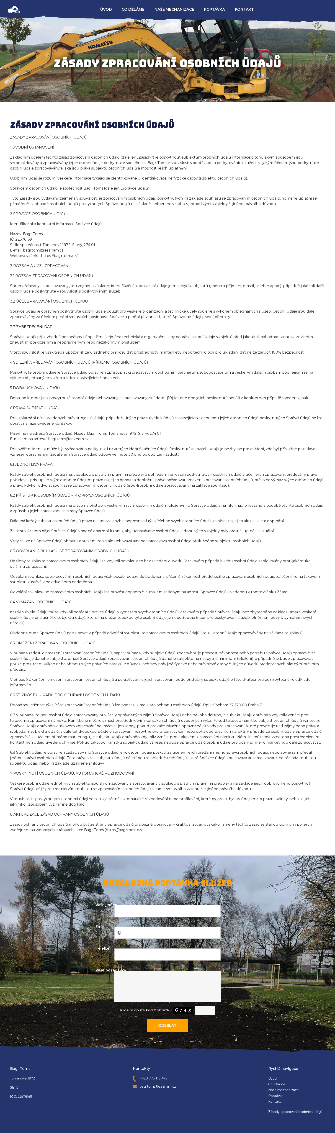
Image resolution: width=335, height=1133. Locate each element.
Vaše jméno (106, 905)
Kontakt (244, 9)
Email (100, 927)
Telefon (102, 948)
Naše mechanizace (174, 9)
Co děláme (133, 9)
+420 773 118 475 (153, 1078)
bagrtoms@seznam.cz (158, 1086)
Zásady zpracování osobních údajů (295, 1112)
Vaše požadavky (110, 970)
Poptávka (214, 9)
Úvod (106, 9)
